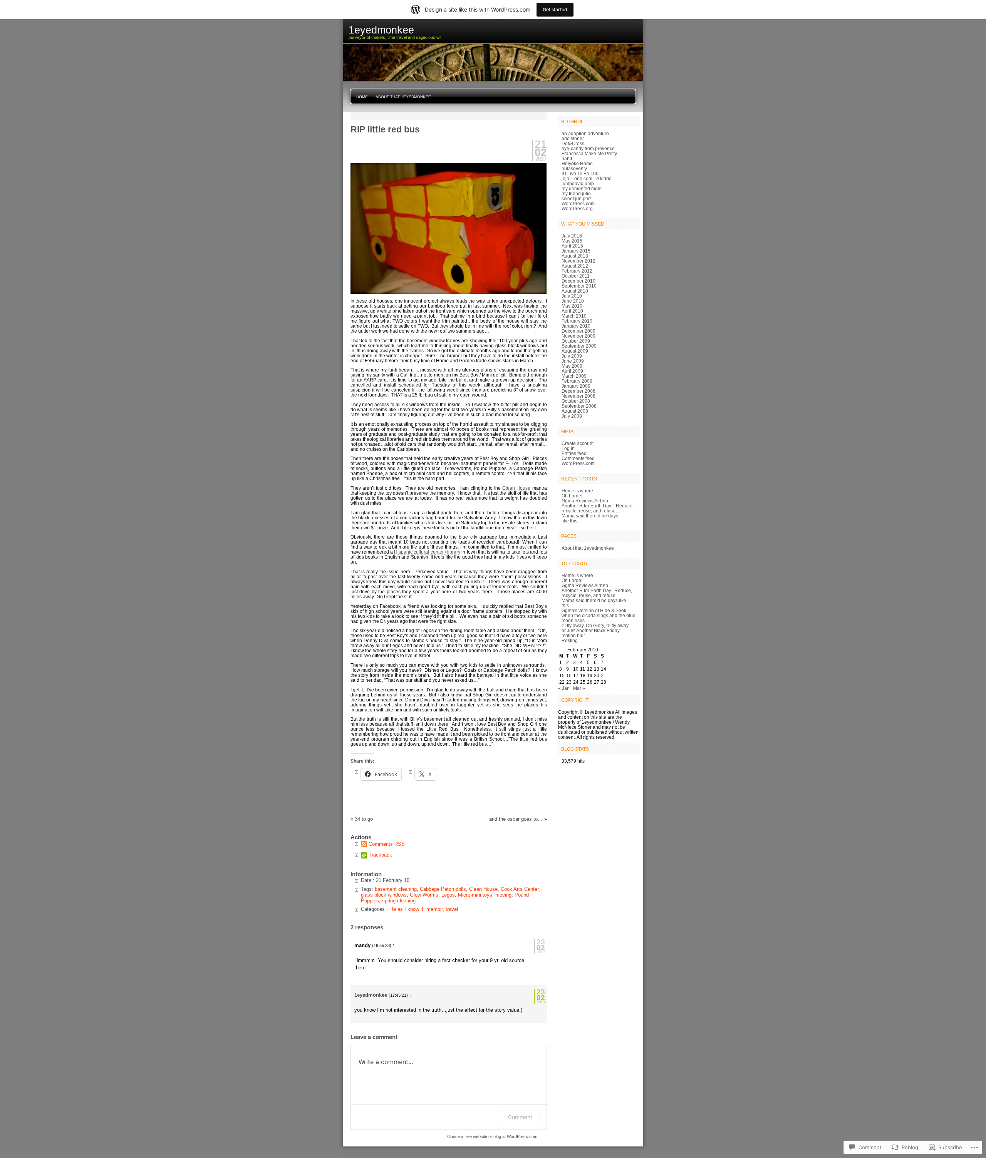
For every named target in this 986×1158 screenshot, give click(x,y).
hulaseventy (574, 168)
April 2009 (572, 370)
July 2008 (572, 415)
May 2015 (572, 240)
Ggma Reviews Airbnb (585, 500)
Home (362, 97)
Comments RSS (387, 844)
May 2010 (572, 305)
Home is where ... (580, 575)
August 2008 (575, 410)
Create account (578, 443)
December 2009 (578, 330)
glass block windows (384, 895)
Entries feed (574, 453)
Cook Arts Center (519, 889)
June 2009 (573, 360)
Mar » (579, 688)
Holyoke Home (577, 163)
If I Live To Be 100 (580, 173)
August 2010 (575, 290)
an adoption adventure (585, 133)
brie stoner (573, 138)
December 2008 (578, 390)
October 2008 (576, 400)
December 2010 (578, 280)
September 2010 (579, 285)
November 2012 (578, 260)
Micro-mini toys (475, 895)
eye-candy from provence (588, 148)
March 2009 (574, 375)
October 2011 (576, 275)
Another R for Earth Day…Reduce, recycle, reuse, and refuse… (598, 508)
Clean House (516, 487)
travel (452, 909)
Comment (520, 1117)
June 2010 (573, 300)
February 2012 (577, 270)
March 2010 (574, 315)
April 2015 (572, 245)
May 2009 (572, 365)
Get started (555, 9)
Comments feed (578, 458)
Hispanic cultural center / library (427, 551)
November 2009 (578, 335)
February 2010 (577, 320)
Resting (570, 640)
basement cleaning (396, 889)
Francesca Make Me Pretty (589, 153)
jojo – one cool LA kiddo (587, 178)
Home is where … (580, 490)
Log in (568, 448)
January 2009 (576, 385)
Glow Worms (424, 895)
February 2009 (577, 380)
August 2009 (575, 350)
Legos (448, 895)
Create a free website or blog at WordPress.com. (492, 1136)
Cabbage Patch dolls (443, 889)
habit (567, 158)
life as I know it (406, 909)
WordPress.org (577, 208)
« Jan (564, 688)
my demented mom (582, 188)
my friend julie (576, 193)
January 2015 (576, 250)
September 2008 (579, 405)
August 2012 (575, 265)
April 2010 (572, 310)
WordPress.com (578, 203)
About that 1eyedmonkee (403, 97)
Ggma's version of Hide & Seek (594, 610)
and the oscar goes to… (516, 819)
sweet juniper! (576, 198)
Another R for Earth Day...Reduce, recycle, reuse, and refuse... (597, 593)
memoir (434, 909)
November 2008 (578, 395)
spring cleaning (399, 901)
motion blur (573, 635)
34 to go (364, 819)
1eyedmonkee (370, 995)
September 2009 (579, 345)
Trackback (380, 855)
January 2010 (576, 325)
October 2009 (576, 340)
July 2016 (572, 235)
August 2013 (575, 255)
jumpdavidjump (578, 183)
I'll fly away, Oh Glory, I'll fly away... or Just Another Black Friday (597, 628)
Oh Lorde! (572, 495)
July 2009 (572, 355)
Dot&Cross (573, 143)
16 (569, 675)
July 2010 (572, 295)
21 (603, 675)
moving (503, 895)
